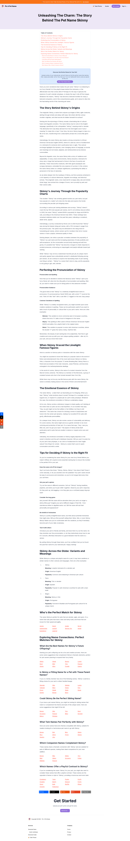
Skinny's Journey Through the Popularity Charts (56, 38)
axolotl (54, 628)
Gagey (42, 692)
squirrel (54, 631)
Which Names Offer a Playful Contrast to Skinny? (53, 65)
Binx (66, 732)
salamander (43, 628)
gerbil (79, 628)
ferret (79, 626)
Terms (68, 829)
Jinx (53, 737)
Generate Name (32, 829)
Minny (42, 716)
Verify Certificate (33, 832)
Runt (41, 664)
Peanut (80, 664)
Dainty (80, 666)
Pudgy (67, 779)
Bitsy (66, 714)
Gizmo (80, 735)
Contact (69, 834)
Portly (80, 782)
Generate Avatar (32, 834)
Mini (53, 664)
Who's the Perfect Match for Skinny (52, 51)
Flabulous (55, 786)
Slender (42, 685)
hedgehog (43, 631)
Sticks (42, 666)
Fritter (80, 758)
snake (67, 626)
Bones (54, 692)
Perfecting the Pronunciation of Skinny (53, 40)
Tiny (66, 664)
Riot (53, 732)
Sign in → (124, 6)
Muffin (67, 784)
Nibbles (42, 761)
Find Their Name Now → (65, 81)
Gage (79, 690)
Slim (53, 685)
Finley (67, 688)
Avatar (107, 6)
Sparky (42, 737)
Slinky (42, 661)
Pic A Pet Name (46, 819)
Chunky (42, 786)
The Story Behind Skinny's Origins (52, 36)
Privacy (69, 832)
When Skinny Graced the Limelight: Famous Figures (57, 42)
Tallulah (42, 688)
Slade (54, 690)
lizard (54, 626)
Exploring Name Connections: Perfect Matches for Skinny (59, 53)
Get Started (86, 2)
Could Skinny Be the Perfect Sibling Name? (51, 59)
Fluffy (79, 779)
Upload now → (65, 810)
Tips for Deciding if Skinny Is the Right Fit (54, 47)
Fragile (67, 666)
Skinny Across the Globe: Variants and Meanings (56, 49)
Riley (53, 688)
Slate (66, 690)
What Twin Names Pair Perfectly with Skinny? (52, 61)
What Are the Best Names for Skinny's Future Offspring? (54, 55)
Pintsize (54, 716)
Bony (66, 692)
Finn (79, 688)
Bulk (53, 784)
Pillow (79, 784)
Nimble (67, 685)
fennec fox (68, 628)
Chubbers (43, 779)
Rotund (67, 782)
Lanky (80, 661)
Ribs (53, 756)
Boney (67, 661)
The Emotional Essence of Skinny (51, 45)
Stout (41, 784)
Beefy (54, 782)
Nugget (80, 714)
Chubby (42, 782)
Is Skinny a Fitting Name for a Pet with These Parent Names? (55, 57)
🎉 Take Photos (97, 6)
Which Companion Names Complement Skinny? (52, 63)
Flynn (41, 690)
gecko (42, 626)
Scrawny (43, 714)
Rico (41, 735)
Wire (53, 666)
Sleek (54, 661)
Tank (54, 779)
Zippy (54, 735)
